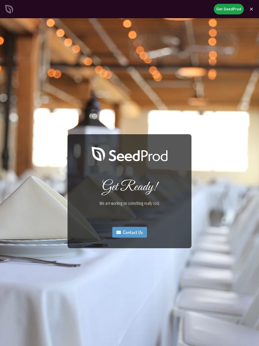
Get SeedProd (228, 9)
